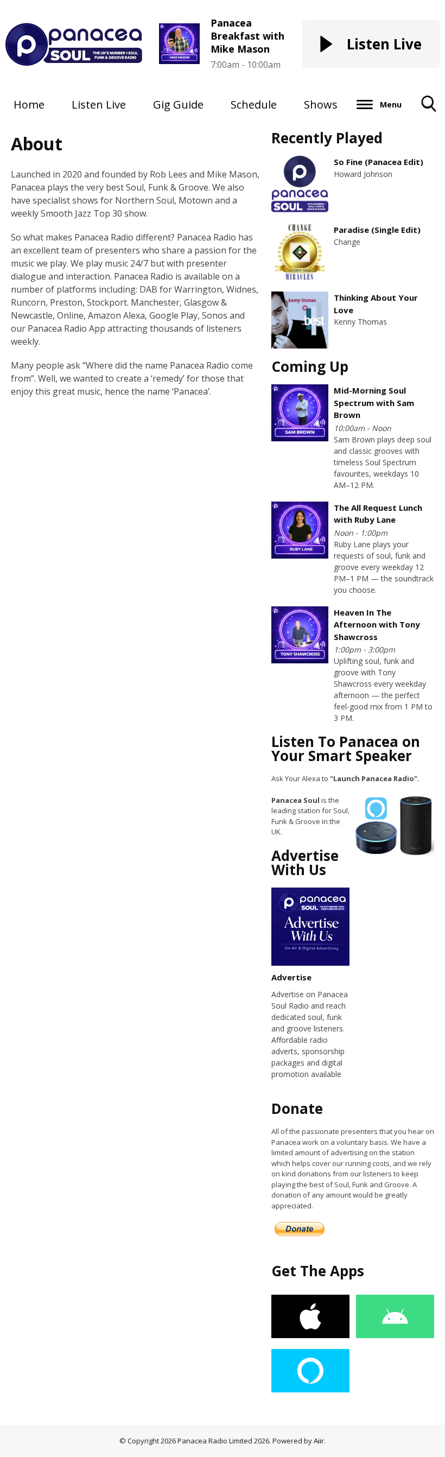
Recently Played (327, 138)
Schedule (254, 104)
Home (29, 104)
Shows (321, 104)
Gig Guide (178, 104)
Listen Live (99, 104)
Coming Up (309, 366)
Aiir (319, 1441)
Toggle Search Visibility (429, 119)
